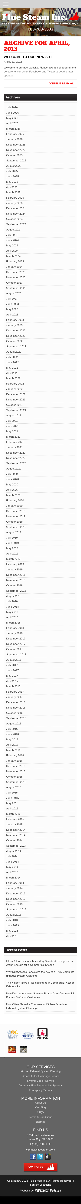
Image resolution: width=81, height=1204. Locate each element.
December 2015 (15, 766)
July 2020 (12, 473)
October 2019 (14, 521)
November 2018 (15, 580)
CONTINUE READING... (62, 83)
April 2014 (12, 872)
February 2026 (15, 133)
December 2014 (15, 829)
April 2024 (12, 250)
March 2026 (13, 128)
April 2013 (12, 935)
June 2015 (12, 797)
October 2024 (14, 218)
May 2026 (12, 118)
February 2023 (15, 319)
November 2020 (15, 457)
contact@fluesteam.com (40, 1149)
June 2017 (12, 670)
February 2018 (15, 627)
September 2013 (16, 909)
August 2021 (13, 415)
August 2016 (13, 723)
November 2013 (15, 898)
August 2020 (13, 468)
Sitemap (40, 1121)
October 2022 (14, 341)
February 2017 (15, 691)
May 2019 (12, 548)
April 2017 (12, 681)
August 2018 (13, 596)
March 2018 (13, 622)
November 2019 (15, 516)
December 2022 (15, 330)
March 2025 (13, 192)
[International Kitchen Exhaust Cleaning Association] (28, 1038)
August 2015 (13, 787)
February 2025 (15, 197)
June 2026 (12, 112)
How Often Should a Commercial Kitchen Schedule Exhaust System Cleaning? (36, 1006)
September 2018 (16, 590)
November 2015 (15, 771)
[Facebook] (33, 1158)
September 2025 (16, 160)
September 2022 (16, 346)
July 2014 (12, 856)
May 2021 (12, 431)
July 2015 (12, 792)
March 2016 (13, 750)
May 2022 (12, 367)
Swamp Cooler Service (40, 1080)
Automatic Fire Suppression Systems (41, 1085)
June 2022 (12, 362)
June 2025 (12, 176)
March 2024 (13, 256)
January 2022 (14, 388)
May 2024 (12, 245)
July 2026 (12, 107)
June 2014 (12, 861)
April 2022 (12, 372)
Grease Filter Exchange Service (41, 1075)
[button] (6, 4)
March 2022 (13, 378)
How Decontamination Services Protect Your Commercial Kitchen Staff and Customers (40, 995)
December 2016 (15, 702)
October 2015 (14, 776)
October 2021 (14, 404)
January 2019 (14, 569)
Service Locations (40, 1184)
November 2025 (15, 149)
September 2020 (16, 463)
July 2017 (12, 665)
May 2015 (12, 803)
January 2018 (14, 633)
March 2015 (13, 813)
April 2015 (12, 808)
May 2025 (12, 181)
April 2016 (12, 744)
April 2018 (12, 617)
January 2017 (14, 696)
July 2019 (12, 537)
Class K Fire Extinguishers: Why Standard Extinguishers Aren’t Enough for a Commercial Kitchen (39, 962)
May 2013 (12, 930)
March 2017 (13, 686)
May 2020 (12, 484)
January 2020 (14, 505)
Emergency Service (40, 1090)
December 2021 (15, 394)
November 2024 (15, 213)
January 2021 (14, 447)
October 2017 (14, 649)
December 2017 (15, 638)
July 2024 (12, 234)
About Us (40, 1102)
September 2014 (16, 845)
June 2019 (12, 542)
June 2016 (12, 734)
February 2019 (15, 564)
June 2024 (12, 240)
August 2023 (13, 293)
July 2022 (12, 357)
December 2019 (15, 511)
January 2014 (14, 888)
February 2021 (15, 442)
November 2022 (15, 335)
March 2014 (13, 877)
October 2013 (14, 904)
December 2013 (15, 893)
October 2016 (14, 712)
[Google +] (48, 1158)
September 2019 (16, 526)
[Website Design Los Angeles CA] (47, 1190)
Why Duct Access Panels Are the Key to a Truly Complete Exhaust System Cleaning (40, 973)
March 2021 (13, 436)
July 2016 (12, 728)
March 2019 (13, 558)
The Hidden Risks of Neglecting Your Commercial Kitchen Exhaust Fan (40, 984)
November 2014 (15, 835)
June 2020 (12, 479)
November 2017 (15, 643)
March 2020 (13, 495)
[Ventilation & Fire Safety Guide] (12, 1051)
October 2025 (14, 155)
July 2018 (12, 601)
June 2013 (12, 925)
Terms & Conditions (40, 1116)
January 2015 (14, 824)
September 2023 (16, 287)
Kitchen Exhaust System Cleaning (41, 1071)
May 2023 (12, 309)
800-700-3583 (40, 29)
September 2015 (16, 781)
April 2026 (12, 123)
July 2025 (12, 171)
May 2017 (12, 675)
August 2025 (13, 165)
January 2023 (14, 325)
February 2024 (15, 261)
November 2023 (15, 277)
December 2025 (15, 144)
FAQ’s (40, 1112)
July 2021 (12, 420)
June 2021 (12, 426)
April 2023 (12, 314)
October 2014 (14, 840)
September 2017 (16, 654)
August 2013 (13, 914)
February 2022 (15, 383)
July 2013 (12, 920)
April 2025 (12, 187)
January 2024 (14, 266)
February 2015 (15, 819)
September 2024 (16, 224)
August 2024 (13, 229)
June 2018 (12, 606)
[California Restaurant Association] (12, 1038)
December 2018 (15, 574)
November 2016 (15, 707)
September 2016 (16, 718)
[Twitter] (40, 1158)
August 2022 (13, 351)
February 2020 (15, 500)
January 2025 (14, 202)
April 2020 (12, 489)
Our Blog (40, 1107)
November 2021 (15, 399)
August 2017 (13, 659)
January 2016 (14, 760)
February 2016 (15, 755)
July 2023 (12, 298)
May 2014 (12, 866)
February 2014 (15, 882)
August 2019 (13, 532)
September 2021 (16, 410)
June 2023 (12, 303)
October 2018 (14, 585)
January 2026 (14, 139)
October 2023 (14, 282)
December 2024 (15, 208)
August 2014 (13, 850)
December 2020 (15, 452)
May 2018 (12, 611)
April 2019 (12, 553)
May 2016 (12, 739)
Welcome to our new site (28, 57)
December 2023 (15, 272)
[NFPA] (43, 1038)
